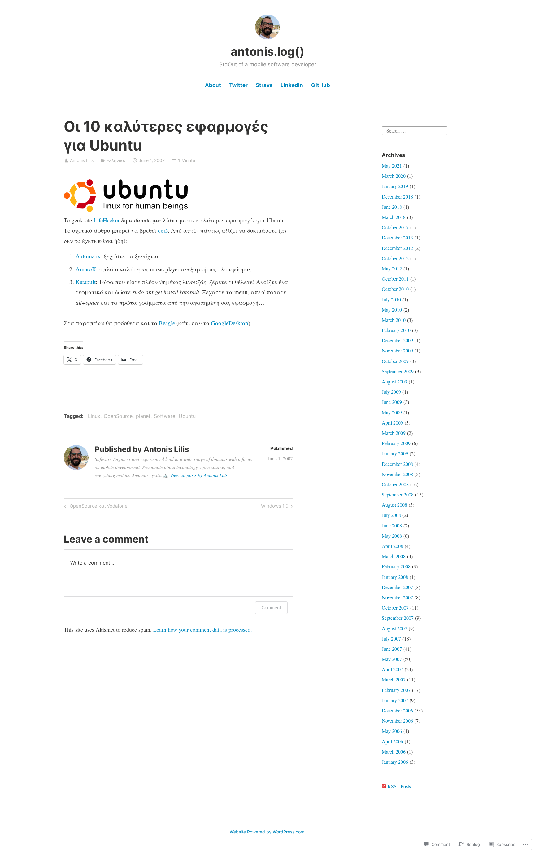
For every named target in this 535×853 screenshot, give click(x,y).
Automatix (88, 256)
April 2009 (392, 422)
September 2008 (398, 494)
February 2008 (396, 566)
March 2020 (394, 176)
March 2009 (394, 433)
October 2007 (395, 607)
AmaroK (86, 269)
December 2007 (397, 587)
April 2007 (392, 669)
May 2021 (392, 165)
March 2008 (394, 556)
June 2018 (392, 206)
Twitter (238, 85)
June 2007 (392, 648)
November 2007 (397, 597)
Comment (271, 607)
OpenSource (118, 416)
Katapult (86, 282)
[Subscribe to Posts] (384, 786)
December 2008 (397, 464)
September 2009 (398, 371)
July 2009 (391, 391)
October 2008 (395, 484)
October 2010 (395, 289)
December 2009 (397, 340)
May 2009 (392, 412)
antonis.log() (268, 51)
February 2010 (396, 330)
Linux (94, 416)
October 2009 (395, 361)
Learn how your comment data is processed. (202, 629)
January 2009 (395, 453)
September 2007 (398, 618)
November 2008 (397, 474)
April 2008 (392, 546)
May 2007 (392, 659)
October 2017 (395, 227)
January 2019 (395, 186)
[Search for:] (414, 129)
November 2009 (397, 350)
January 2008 (395, 577)
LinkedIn (292, 85)
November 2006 (397, 720)
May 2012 (392, 268)
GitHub (320, 85)
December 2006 (397, 710)
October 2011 (395, 278)
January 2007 (395, 700)
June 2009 (392, 402)
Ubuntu (187, 416)
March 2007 (394, 679)
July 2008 (391, 515)
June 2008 (392, 525)
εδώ (163, 230)
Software (164, 416)
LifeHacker (107, 220)
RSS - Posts (399, 786)
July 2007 (391, 638)
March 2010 (394, 320)
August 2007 (394, 628)
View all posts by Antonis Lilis (199, 475)
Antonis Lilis (82, 160)
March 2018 (394, 217)
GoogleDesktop (229, 323)
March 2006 (394, 751)
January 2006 (395, 762)
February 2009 (396, 443)
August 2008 (394, 504)
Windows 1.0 (274, 507)
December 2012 (397, 248)
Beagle (167, 323)
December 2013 (397, 237)
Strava (264, 85)
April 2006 (392, 741)
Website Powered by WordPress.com (267, 831)
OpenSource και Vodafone (95, 507)
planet (143, 416)
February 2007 (396, 690)
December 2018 (397, 196)
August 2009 (394, 381)
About (213, 85)
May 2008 (392, 535)
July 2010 (391, 299)
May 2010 (392, 309)
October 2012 (395, 258)
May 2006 (392, 731)
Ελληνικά (116, 160)
